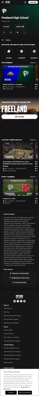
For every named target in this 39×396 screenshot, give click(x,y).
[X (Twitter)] (18, 301)
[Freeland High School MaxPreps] (10, 32)
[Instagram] (21, 301)
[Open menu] (2, 2)
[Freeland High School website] (4, 32)
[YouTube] (24, 301)
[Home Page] (2, 40)
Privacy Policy (24, 387)
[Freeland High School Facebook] (17, 32)
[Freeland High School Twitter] (24, 32)
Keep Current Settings (25, 392)
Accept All (11, 392)
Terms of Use (6, 389)
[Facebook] (14, 301)
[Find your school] (25, 2)
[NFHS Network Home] (7, 2)
